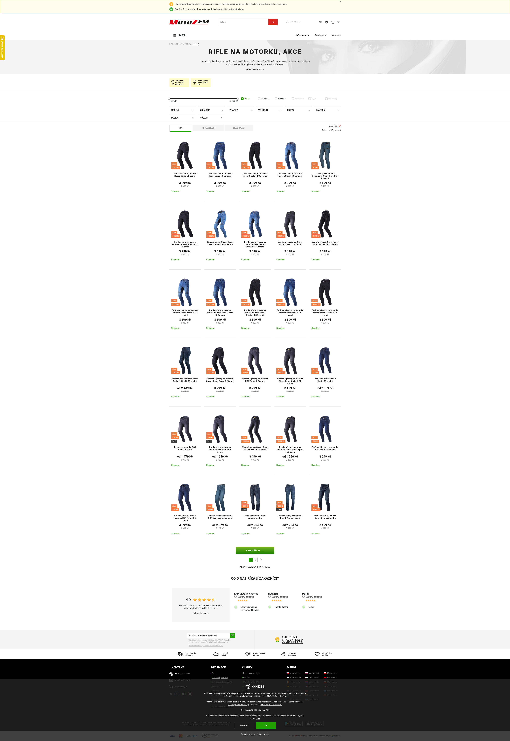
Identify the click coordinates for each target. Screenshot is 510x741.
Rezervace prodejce (251, 673)
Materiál (321, 110)
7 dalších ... (255, 550)
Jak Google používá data (271, 704)
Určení (175, 110)
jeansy (196, 44)
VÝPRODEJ (264, 567)
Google (247, 693)
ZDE (258, 718)
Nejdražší (239, 128)
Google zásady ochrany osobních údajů (209, 641)
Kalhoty (188, 44)
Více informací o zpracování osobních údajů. (206, 646)
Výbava (204, 118)
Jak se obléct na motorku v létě (202, 82)
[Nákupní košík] (334, 22)
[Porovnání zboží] (320, 22)
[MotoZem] (189, 22)
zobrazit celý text (254, 69)
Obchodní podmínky (220, 678)
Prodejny (319, 35)
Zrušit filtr (333, 126)
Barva (290, 110)
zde (267, 734)
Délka (174, 118)
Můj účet (294, 22)
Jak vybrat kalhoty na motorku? (179, 82)
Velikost (263, 110)
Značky (233, 110)
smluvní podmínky (221, 642)
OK (266, 725)
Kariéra (246, 678)
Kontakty (336, 35)
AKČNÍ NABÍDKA (248, 567)
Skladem (205, 110)
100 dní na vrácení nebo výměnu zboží (292, 640)
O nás (214, 673)
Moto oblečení (177, 44)
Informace (301, 35)
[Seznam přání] (326, 22)
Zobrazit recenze (201, 613)
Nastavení (244, 725)
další (260, 560)
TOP (181, 128)
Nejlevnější (208, 128)
